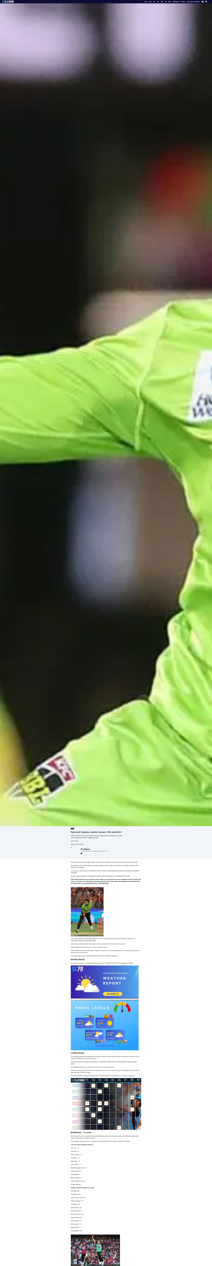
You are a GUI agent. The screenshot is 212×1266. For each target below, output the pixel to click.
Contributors (176, 1)
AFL (154, 1)
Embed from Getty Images (76, 886)
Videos (183, 1)
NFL (166, 1)
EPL (158, 1)
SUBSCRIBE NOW (103, 883)
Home (146, 1)
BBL (170, 1)
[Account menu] (207, 1)
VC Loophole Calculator (193, 1)
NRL (150, 1)
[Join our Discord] (203, 1)
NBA (162, 1)
